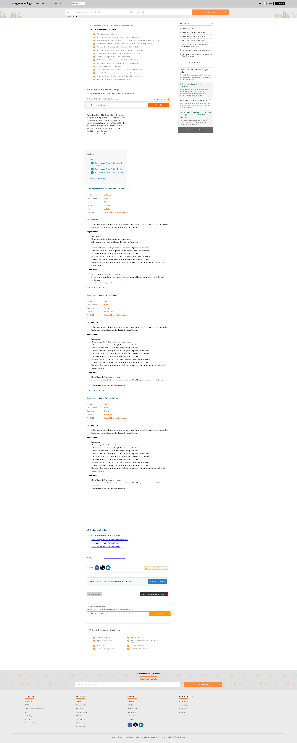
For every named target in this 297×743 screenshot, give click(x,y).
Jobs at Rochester (187, 28)
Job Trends (28, 719)
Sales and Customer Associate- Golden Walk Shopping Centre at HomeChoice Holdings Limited (128, 40)
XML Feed (131, 705)
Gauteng (107, 205)
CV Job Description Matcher (34, 708)
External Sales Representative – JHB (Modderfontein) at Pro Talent (119, 53)
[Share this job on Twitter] (102, 567)
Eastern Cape (108, 311)
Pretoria (107, 209)
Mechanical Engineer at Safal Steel (193, 40)
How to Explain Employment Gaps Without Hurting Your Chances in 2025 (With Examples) (195, 115)
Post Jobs (58, 4)
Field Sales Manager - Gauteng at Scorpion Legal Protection (116, 73)
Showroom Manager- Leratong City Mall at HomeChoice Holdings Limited (121, 50)
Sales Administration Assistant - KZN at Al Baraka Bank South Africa (120, 70)
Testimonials (132, 712)
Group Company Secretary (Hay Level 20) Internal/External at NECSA (195, 45)
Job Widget (131, 701)
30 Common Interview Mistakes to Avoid (194, 100)
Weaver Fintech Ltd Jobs (139, 649)
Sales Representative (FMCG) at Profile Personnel (113, 79)
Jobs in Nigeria (183, 708)
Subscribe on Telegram (157, 581)
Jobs (37, 4)
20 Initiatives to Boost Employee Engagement (191, 85)
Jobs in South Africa (185, 712)
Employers (280, 3)
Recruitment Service (82, 705)
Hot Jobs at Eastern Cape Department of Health (196, 50)
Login (261, 3)
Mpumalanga (108, 414)
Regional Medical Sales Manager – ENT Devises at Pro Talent (117, 60)
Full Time (107, 195)
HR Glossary (80, 723)
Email (166, 99)
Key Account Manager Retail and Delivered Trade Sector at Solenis (119, 37)
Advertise (131, 719)
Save (157, 99)
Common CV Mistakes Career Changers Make (194, 71)
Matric (106, 198)
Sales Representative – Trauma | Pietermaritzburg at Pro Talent (117, 63)
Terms (137, 737)
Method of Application (98, 178)
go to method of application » (96, 287)
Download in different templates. (114, 558)
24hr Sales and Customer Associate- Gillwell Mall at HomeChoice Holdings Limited (124, 44)
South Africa (78, 3)
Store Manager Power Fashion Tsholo (108, 169)
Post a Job (79, 701)
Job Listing (28, 701)
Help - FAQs (131, 716)
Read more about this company (95, 133)
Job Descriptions (81, 726)
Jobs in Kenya (183, 705)
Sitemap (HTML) (133, 708)
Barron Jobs (101, 646)
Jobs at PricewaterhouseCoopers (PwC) (194, 36)
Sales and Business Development (116, 212)
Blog (26, 712)
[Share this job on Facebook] (97, 567)
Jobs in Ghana (183, 701)
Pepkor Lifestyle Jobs (138, 646)
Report (165, 568)
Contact (120, 737)
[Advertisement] (148, 128)
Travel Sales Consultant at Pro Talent (109, 66)
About (113, 737)
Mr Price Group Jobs (103, 638)
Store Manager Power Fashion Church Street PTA (107, 189)
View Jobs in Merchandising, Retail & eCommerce (101, 93)
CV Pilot (27, 705)
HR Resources (80, 719)
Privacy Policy (129, 737)
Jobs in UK (182, 716)
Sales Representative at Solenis (107, 34)
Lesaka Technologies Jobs (105, 649)
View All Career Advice (196, 130)
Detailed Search (70, 16)
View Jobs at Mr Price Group (125, 93)
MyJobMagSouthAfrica (178, 737)
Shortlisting (80, 708)
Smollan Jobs (135, 638)
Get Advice (46, 4)
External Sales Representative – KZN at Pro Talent (113, 57)
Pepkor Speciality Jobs (104, 641)
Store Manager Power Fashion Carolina (109, 172)
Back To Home (95, 594)
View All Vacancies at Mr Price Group (153, 594)
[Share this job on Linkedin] (108, 567)
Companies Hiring (30, 723)
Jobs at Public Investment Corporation (194, 32)
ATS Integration (81, 716)
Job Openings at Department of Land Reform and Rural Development (197, 55)
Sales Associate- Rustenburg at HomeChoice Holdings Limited (117, 47)
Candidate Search (81, 712)
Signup (270, 3)
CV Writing (28, 716)
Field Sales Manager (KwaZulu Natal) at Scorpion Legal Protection (119, 76)
